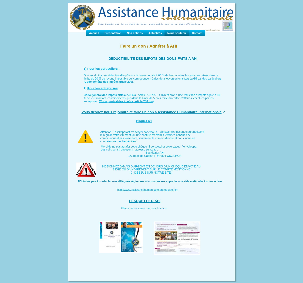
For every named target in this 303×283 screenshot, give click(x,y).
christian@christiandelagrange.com (182, 131)
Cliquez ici (144, 121)
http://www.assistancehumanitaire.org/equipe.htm (147, 189)
